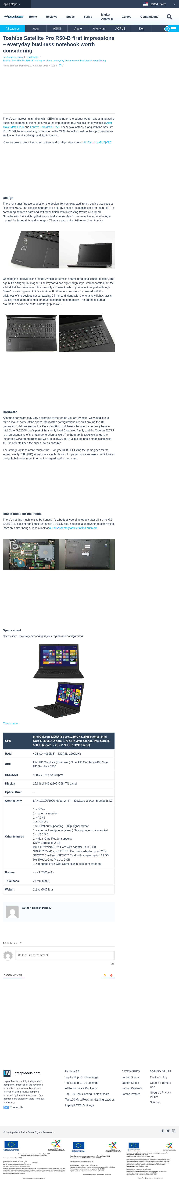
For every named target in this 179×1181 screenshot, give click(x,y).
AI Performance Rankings (81, 1088)
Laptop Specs (130, 1077)
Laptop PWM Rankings (79, 1105)
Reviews (51, 16)
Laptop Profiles (131, 1094)
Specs (70, 16)
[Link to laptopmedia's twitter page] (168, 1132)
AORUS (120, 28)
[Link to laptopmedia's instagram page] (174, 1132)
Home (33, 16)
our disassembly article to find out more (73, 528)
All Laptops (13, 28)
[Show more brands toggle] (173, 28)
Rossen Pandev (19, 65)
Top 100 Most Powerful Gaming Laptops (89, 1099)
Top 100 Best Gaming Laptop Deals (87, 1094)
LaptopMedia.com (13, 57)
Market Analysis (107, 16)
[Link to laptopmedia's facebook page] (162, 1132)
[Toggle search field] (169, 17)
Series (88, 16)
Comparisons (149, 16)
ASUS (57, 28)
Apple (78, 28)
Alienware (99, 28)
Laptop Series (130, 1082)
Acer (36, 28)
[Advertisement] (59, 91)
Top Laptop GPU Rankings (81, 1082)
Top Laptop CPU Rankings (81, 1077)
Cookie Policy (158, 1077)
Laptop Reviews (132, 1088)
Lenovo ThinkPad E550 (44, 127)
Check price (10, 723)
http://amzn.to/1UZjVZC (97, 142)
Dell (141, 28)
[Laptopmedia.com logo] (14, 16)
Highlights (32, 57)
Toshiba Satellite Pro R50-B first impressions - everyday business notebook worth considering (54, 60)
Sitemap (155, 1102)
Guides (126, 16)
